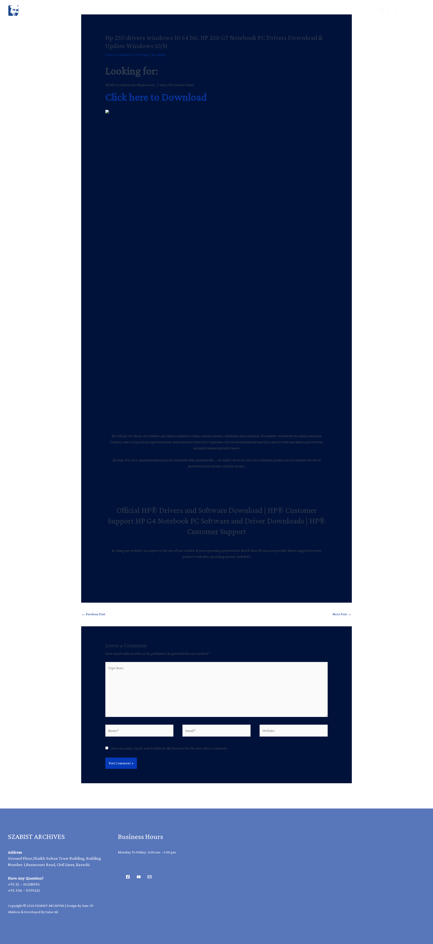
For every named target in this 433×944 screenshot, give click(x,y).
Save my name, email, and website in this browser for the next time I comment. (169, 748)
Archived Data (195, 10)
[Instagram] (396, 10)
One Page (142, 55)
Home (161, 10)
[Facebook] (381, 10)
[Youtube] (139, 877)
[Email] (403, 10)
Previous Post (93, 614)
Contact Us (266, 10)
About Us (232, 10)
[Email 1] (149, 877)
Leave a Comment (118, 55)
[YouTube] (388, 10)
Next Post (342, 614)
